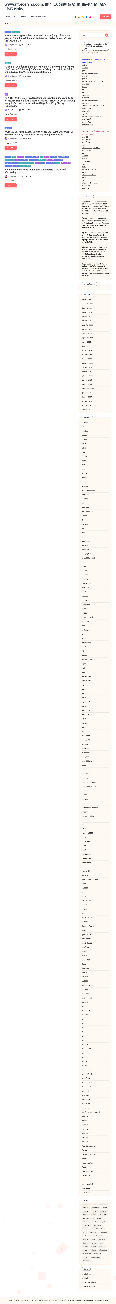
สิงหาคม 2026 (87, 300)
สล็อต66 (84, 1028)
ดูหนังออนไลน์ (86, 108)
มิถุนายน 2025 (87, 359)
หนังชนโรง (85, 103)
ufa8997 (85, 888)
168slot (84, 427)
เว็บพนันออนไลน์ (25, 166)
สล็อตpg (7, 63)
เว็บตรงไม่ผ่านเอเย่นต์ (89, 1155)
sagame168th (87, 778)
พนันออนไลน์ (50, 163)
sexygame (85, 812)
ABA (13, 157)
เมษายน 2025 (87, 367)
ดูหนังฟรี (84, 79)
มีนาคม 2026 (86, 321)
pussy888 (85, 84)
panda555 (86, 647)
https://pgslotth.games (90, 183)
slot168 (84, 829)
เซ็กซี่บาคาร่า (86, 1129)
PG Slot (99, 1218)
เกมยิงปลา (8, 166)
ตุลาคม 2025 (86, 342)
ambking (85, 486)
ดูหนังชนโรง (86, 111)
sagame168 (86, 774)
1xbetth (84, 448)
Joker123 (53, 157)
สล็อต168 (8, 128)
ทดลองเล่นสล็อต (87, 939)
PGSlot (85, 1221)
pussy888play (87, 757)
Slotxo (85, 1232)
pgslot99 (85, 706)
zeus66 (84, 909)
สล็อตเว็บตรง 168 (87, 1083)
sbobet (84, 791)
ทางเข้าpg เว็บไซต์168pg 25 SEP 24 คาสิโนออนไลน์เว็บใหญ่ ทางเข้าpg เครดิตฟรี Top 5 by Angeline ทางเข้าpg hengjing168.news (39, 133)
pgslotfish (85, 715)
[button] (105, 16)
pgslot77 (85, 698)
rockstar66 (86, 765)
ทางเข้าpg (85, 951)
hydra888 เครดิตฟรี (89, 558)
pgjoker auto (86, 676)
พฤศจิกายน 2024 (88, 388)
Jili (41, 157)
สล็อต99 (84, 1053)
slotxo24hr (86, 161)
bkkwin (84, 503)
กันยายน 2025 (87, 346)
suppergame (86, 858)
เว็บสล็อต (85, 1167)
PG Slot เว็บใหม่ (87, 660)
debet (84, 520)
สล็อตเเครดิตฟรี (87, 1087)
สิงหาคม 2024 (87, 401)
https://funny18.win (89, 175)
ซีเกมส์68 (85, 922)
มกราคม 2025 (87, 380)
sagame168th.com (11, 163)
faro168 (84, 528)
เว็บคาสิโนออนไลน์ (88, 1146)
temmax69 (86, 871)
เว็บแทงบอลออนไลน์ (88, 1180)
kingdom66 (86, 605)
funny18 (7, 32)
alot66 (84, 478)
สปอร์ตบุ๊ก (85, 1002)
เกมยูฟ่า (84, 1121)
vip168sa (85, 905)
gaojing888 (86, 541)
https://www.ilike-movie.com (93, 106)
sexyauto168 (86, 803)
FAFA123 (85, 524)
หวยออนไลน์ (86, 1104)
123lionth (85, 423)
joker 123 (85, 76)
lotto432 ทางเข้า (88, 617)
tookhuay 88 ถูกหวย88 (90, 879)
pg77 (84, 664)
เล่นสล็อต (85, 1138)
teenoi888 (85, 867)
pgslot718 (85, 693)
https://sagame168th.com (91, 73)
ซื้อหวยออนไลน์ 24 (88, 926)
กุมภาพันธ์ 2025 (87, 376)
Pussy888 (59, 160)
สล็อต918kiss (86, 1049)
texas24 (85, 875)
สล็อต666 (85, 1032)
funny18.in (15, 32)
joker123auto (86, 583)
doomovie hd (87, 188)
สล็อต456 (85, 1019)
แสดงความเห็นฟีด (90, 1282)
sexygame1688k (88, 816)
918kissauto (102, 1204)
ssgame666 (86, 854)
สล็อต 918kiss (86, 1011)
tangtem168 (86, 863)
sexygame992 (87, 820)
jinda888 (85, 575)
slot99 (84, 145)
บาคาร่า (84, 87)
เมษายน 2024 (87, 410)
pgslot (84, 90)
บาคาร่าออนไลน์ (87, 119)
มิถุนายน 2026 (87, 308)
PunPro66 (42, 160)
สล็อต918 (85, 1045)
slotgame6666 (87, 833)
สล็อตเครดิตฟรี (87, 1074)
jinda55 (84, 571)
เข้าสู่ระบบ (87, 1274)
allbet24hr (86, 473)
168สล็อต (85, 431)
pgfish (84, 668)
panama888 (86, 643)
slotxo (84, 837)
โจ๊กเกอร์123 (86, 1193)
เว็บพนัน (15, 166)
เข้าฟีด (86, 1278)
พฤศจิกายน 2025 (88, 338)
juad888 (85, 596)
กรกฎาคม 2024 (87, 405)
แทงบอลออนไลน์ (87, 1184)
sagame (85, 769)
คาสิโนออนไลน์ (87, 918)
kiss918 (84, 180)
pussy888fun (86, 753)
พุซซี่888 (85, 156)
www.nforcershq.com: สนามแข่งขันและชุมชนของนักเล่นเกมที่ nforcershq (56, 6)
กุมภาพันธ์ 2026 (87, 325)
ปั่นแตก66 (85, 968)
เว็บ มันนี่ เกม (86, 1142)
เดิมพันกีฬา (85, 1133)
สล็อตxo (84, 1061)
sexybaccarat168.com (26, 163)
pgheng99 (85, 95)
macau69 (85, 621)
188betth (85, 440)
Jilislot (46, 157)
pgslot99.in (33, 160)
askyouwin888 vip (88, 490)
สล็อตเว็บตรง (86, 142)
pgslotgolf (86, 719)
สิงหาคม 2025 (87, 350)
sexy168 (85, 799)
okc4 (83, 634)
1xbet (84, 444)
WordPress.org (89, 1287)
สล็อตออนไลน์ (66, 163)
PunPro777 (50, 160)
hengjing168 (86, 554)
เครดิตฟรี (85, 1125)
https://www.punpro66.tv (91, 117)
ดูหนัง (84, 71)
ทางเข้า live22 (87, 943)
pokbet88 (85, 727)
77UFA (84, 456)
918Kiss (7, 157)
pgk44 (84, 685)
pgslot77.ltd (23, 160)
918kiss (84, 65)
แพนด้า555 (86, 1188)
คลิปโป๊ (84, 167)
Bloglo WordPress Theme (98, 1300)
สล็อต (57, 163)
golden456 (86, 545)
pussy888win (87, 761)
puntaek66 (86, 740)
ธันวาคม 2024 (87, 384)
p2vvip (84, 638)
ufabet (84, 896)
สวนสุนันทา (86, 1095)
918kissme (85, 465)
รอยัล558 (85, 989)
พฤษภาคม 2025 (87, 363)
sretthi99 (85, 850)
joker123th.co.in (63, 157)
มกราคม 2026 (87, 329)
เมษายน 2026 (87, 317)
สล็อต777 (85, 1036)
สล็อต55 (84, 1023)
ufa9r (84, 892)
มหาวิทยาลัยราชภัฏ (88, 985)
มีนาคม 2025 (86, 372)
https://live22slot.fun (90, 100)
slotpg (84, 164)
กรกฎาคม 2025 (87, 355)
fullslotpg (85, 98)
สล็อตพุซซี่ (85, 1066)
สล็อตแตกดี (85, 1091)
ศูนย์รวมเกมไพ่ (87, 998)
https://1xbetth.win (89, 169)
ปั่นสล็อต (85, 964)
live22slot (85, 613)
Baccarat (20, 157)
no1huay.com (9, 160)
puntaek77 (86, 744)
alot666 (85, 482)
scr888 (84, 795)
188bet (84, 435)
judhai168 (85, 600)
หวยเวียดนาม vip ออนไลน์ (91, 1112)
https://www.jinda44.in (91, 148)
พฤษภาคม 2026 (87, 312)
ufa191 (84, 884)
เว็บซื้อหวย (85, 1150)
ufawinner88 (86, 901)
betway (85, 499)
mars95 (85, 626)
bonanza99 (95, 1207)
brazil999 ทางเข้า (88, 511)
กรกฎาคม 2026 (87, 304)
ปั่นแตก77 (85, 973)
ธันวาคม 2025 (87, 334)
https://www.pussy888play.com (94, 81)
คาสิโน (42, 163)
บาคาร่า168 (86, 960)
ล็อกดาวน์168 (86, 994)
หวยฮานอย (85, 1108)
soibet (84, 846)
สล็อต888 (85, 1040)
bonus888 (85, 507)
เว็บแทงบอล (86, 1176)
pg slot (84, 114)
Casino (28, 157)
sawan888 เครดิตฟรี (89, 786)
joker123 (85, 68)
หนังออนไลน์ (86, 1099)
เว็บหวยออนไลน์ (87, 125)
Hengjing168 (86, 140)
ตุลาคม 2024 (86, 393)
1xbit (83, 452)
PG (6, 94)
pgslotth (85, 723)
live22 (84, 609)
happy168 (85, 550)
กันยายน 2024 (87, 397)
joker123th (86, 588)
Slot (37, 163)
